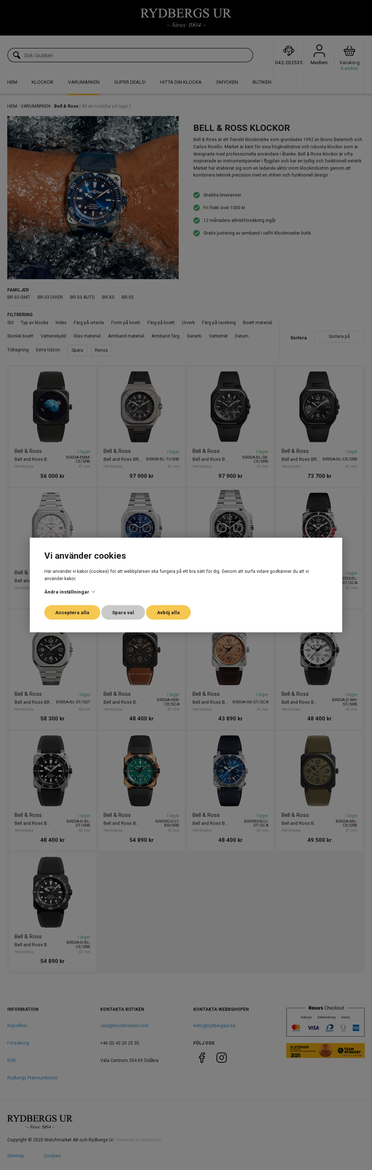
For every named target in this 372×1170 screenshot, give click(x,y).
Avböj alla (168, 612)
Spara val (123, 612)
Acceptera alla (72, 612)
